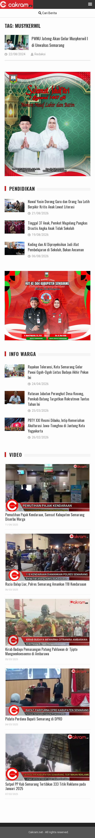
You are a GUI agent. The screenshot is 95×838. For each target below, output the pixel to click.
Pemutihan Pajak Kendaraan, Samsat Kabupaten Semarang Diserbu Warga (44, 517)
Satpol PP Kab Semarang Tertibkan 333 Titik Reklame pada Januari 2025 (45, 786)
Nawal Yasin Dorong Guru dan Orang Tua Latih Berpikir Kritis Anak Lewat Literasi (59, 204)
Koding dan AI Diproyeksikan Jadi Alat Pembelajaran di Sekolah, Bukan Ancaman (56, 247)
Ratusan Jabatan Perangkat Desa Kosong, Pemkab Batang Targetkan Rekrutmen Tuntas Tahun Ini (58, 399)
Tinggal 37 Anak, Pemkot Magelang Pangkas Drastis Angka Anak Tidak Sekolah (57, 225)
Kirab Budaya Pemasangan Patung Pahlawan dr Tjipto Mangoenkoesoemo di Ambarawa (41, 651)
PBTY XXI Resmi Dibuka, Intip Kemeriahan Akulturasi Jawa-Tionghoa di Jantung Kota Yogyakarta (56, 426)
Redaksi (40, 54)
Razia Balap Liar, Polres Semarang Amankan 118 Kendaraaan (45, 584)
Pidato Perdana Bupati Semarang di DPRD (33, 719)
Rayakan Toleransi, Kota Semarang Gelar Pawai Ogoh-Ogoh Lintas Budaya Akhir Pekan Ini (58, 372)
